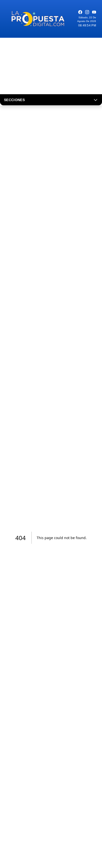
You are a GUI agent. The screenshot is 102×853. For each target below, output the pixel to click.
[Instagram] (87, 12)
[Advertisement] (51, 66)
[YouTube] (94, 12)
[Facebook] (80, 12)
